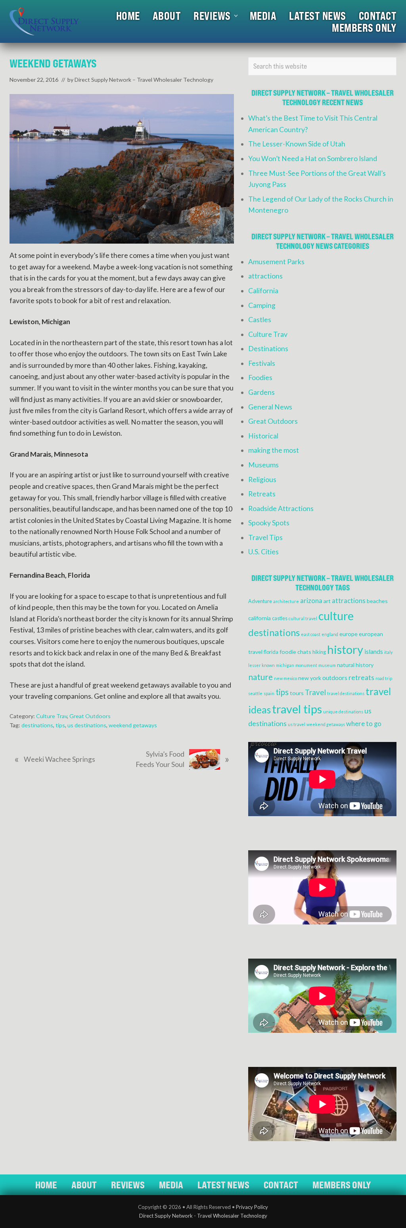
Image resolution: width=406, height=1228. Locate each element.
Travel (315, 692)
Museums (263, 465)
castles (279, 618)
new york (309, 678)
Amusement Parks (276, 262)
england (330, 634)
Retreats (262, 494)
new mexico (285, 678)
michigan (285, 665)
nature (260, 677)
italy (388, 652)
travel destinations (345, 693)
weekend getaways (133, 725)
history (345, 649)
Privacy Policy (252, 1207)
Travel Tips (265, 537)
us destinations (86, 725)
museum (327, 665)
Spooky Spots (268, 523)
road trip (383, 678)
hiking (319, 652)
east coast (310, 634)
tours (297, 693)
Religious (262, 479)
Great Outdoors (90, 716)
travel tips (297, 709)
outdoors (334, 677)
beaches (377, 601)
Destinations (268, 348)
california (259, 618)
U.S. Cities (263, 552)
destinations (37, 725)
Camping (262, 305)
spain (269, 693)
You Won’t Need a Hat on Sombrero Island (312, 158)
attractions (265, 276)
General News (270, 407)
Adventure (260, 601)
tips (60, 725)
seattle (255, 693)
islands (373, 651)
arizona (311, 601)
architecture (286, 601)
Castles (259, 319)
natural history (355, 664)
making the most (273, 450)
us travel (296, 724)
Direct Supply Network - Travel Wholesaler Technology (203, 1216)
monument (306, 665)
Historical (263, 436)
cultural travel (303, 618)
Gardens (261, 392)
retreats (361, 677)
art (327, 601)
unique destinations (343, 711)
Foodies (260, 377)
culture (336, 616)
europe (348, 633)
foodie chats (295, 651)
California (263, 290)
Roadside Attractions (281, 508)
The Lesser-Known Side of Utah (296, 144)
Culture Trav (51, 716)
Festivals (261, 363)
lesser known (261, 665)
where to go (363, 724)
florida (271, 652)
